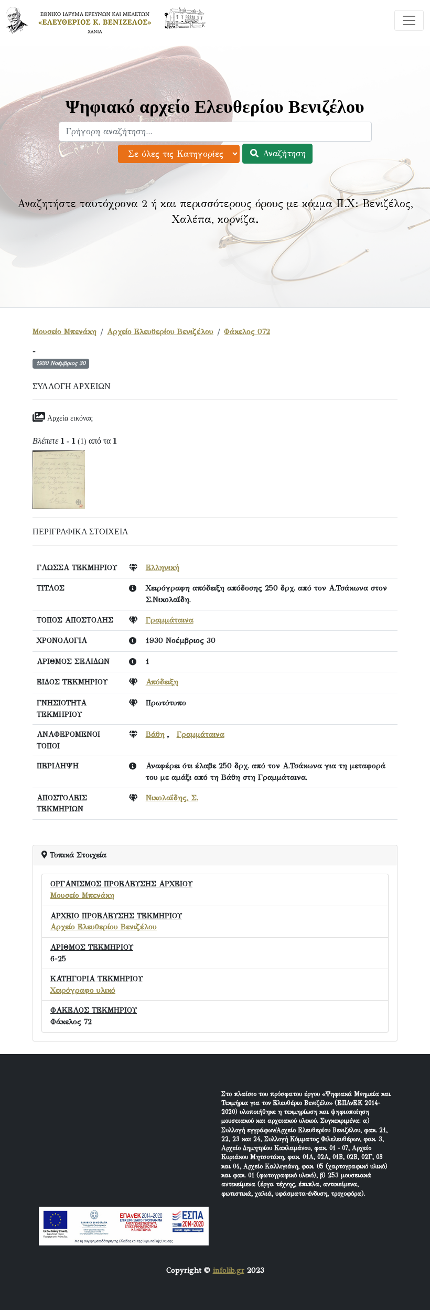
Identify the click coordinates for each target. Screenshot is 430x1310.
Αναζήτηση (283, 153)
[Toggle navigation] (409, 20)
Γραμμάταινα (170, 620)
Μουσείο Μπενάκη (64, 331)
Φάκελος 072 (247, 331)
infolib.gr (228, 1270)
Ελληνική (162, 567)
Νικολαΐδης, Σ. (172, 797)
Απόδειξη (162, 681)
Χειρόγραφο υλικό (82, 990)
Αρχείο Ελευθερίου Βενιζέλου (160, 331)
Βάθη (155, 734)
